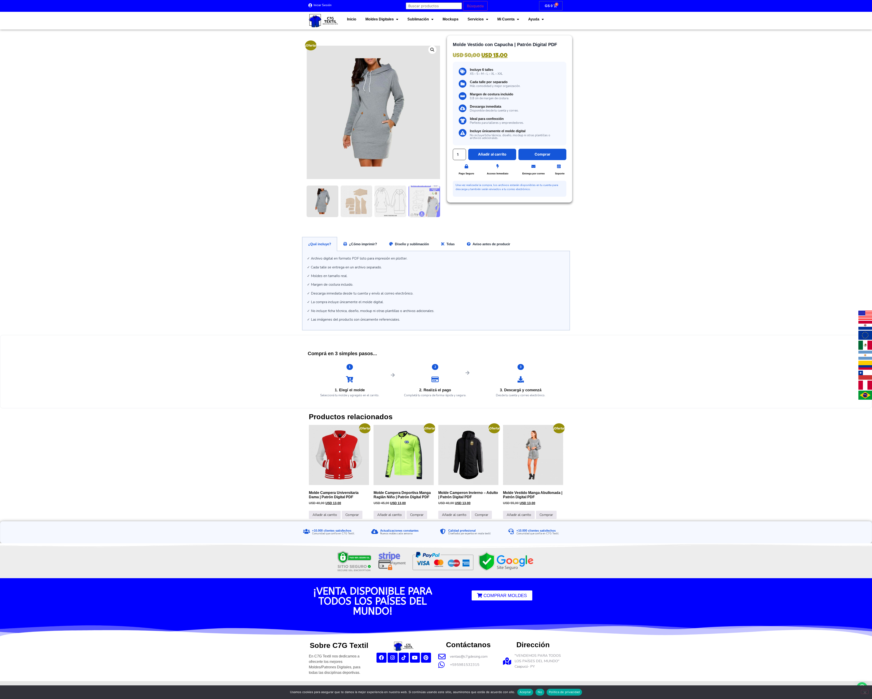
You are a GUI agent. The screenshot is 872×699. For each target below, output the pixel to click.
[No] (865, 692)
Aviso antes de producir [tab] (491, 244)
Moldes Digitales (379, 19)
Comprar (352, 514)
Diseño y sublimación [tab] (412, 244)
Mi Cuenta (506, 19)
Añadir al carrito (492, 154)
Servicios (476, 19)
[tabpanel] (436, 290)
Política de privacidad (564, 692)
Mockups (450, 19)
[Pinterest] (426, 658)
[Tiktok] (404, 658)
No (540, 692)
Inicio (351, 19)
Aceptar (525, 692)
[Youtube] (415, 658)
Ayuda (533, 19)
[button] (432, 50)
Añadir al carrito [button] (324, 514)
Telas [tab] (450, 244)
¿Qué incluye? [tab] (319, 244)
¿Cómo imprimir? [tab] (363, 244)
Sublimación (418, 19)
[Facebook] (381, 658)
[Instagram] (393, 658)
